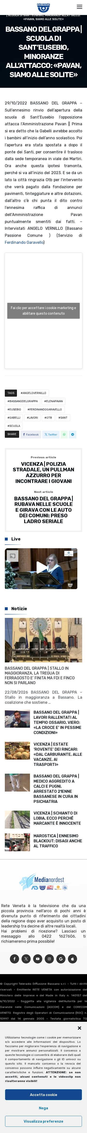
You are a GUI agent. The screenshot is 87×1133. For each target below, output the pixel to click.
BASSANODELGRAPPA (23, 401)
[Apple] (72, 959)
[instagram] (49, 959)
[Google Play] (60, 959)
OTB (49, 417)
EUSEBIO (15, 409)
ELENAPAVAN (54, 401)
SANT (63, 417)
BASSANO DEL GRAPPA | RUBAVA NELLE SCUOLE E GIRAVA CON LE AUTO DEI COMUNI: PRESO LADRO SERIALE (43, 507)
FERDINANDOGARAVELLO (45, 409)
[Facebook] (14, 959)
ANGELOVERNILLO (34, 393)
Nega (43, 1108)
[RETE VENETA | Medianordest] (43, 3)
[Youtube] (37, 959)
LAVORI (33, 417)
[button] (79, 1028)
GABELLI (14, 417)
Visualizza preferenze (43, 1121)
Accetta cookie (43, 1095)
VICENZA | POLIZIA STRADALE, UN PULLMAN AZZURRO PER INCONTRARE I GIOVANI (43, 470)
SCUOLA (14, 426)
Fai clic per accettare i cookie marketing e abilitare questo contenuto (43, 311)
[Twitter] (26, 959)
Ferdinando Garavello (24, 242)
